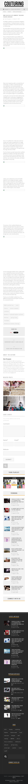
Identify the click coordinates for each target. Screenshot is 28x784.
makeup (6, 738)
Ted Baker (6, 320)
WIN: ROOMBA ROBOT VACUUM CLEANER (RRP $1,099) (17, 706)
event (17, 305)
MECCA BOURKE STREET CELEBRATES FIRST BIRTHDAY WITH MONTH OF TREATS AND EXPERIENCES (16, 560)
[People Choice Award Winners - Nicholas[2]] (14, 190)
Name (5, 440)
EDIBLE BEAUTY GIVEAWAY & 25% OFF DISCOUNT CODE (17, 698)
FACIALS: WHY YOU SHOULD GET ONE (14, 348)
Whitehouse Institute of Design (11, 323)
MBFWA (12, 738)
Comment (6, 424)
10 (21, 710)
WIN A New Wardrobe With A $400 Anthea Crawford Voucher (17, 714)
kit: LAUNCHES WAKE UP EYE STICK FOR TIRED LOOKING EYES (17, 509)
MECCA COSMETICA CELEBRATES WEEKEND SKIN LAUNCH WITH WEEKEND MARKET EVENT (17, 588)
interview (6, 735)
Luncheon (6, 311)
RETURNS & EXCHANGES (10, 780)
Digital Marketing (16, 776)
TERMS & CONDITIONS (14, 781)
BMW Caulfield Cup (9, 305)
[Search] (24, 9)
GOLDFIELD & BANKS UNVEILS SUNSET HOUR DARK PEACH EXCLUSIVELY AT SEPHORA (16, 578)
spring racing (14, 317)
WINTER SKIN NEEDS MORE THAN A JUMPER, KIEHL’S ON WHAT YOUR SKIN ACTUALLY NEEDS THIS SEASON (17, 518)
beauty (11, 729)
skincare (6, 744)
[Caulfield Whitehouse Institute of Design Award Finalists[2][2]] (14, 162)
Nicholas (6, 317)
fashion (6, 308)
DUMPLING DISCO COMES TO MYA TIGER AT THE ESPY (17, 569)
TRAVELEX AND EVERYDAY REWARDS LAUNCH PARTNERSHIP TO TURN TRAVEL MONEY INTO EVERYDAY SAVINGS (17, 529)
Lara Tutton (15, 716)
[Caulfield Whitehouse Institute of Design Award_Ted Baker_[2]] (14, 237)
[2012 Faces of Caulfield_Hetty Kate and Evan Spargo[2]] (14, 48)
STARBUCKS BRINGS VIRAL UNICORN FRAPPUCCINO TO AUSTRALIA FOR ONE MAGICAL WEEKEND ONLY (16, 540)
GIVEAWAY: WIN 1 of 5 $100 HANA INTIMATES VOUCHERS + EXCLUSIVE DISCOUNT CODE (17, 680)
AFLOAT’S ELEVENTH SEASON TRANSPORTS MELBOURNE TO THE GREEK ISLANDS (17, 550)
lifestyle (13, 735)
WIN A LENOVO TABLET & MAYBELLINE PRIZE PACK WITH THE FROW (17, 690)
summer (14, 748)
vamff (5, 751)
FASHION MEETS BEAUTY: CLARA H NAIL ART (14, 342)
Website (6, 449)
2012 (5, 729)
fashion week (13, 732)
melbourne (18, 741)
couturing (17, 729)
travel (20, 748)
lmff (19, 735)
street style (7, 748)
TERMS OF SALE (19, 780)
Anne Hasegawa (8, 19)
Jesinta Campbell (14, 308)
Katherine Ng (15, 503)
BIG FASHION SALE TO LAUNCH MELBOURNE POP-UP (15, 405)
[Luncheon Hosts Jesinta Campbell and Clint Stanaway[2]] (14, 106)
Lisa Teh (11, 393)
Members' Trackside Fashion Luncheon (13, 314)
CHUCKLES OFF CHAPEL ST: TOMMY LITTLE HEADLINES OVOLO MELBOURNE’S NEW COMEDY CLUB (17, 500)
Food (20, 732)
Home (4, 11)
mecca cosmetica (8, 741)
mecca (18, 738)
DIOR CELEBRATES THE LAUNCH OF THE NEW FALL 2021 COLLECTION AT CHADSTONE (14, 388)
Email (16, 440)
